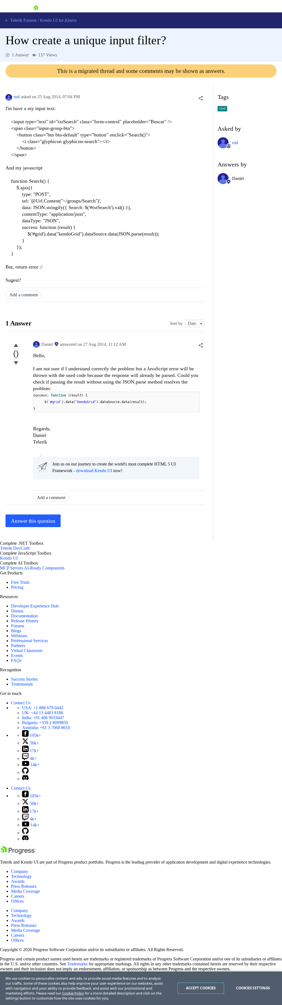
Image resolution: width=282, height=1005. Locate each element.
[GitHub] (25, 772)
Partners (18, 645)
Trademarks (77, 964)
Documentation (24, 616)
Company (19, 871)
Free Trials (20, 582)
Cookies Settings (253, 987)
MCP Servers (11, 568)
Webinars (19, 635)
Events (17, 655)
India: (43, 717)
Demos (17, 611)
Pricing (17, 587)
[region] (141, 988)
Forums (17, 625)
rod (17, 96)
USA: (42, 707)
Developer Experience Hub (35, 606)
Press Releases (23, 886)
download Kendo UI (94, 470)
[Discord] (25, 778)
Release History (25, 620)
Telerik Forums (23, 20)
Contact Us (21, 702)
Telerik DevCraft (14, 548)
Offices (17, 901)
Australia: (46, 727)
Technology (21, 876)
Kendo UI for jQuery (58, 20)
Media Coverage (25, 891)
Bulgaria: (45, 722)
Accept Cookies (201, 987)
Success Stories (24, 679)
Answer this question (33, 521)
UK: (42, 712)
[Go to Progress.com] (18, 852)
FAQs (16, 660)
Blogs (16, 630)
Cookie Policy (73, 993)
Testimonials (22, 684)
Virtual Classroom (26, 650)
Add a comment (23, 294)
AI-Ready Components (44, 568)
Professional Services (29, 640)
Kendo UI (9, 558)
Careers (17, 896)
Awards (18, 881)
